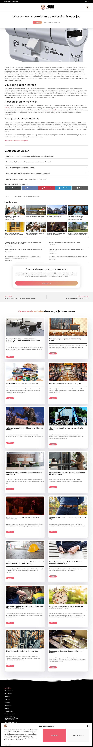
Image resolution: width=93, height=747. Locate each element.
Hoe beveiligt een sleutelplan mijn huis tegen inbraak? (46, 162)
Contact (7, 708)
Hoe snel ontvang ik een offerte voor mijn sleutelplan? (46, 173)
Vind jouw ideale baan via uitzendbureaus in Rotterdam (24, 473)
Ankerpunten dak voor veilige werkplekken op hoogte (24, 428)
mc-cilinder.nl (50, 110)
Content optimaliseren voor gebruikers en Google (64, 242)
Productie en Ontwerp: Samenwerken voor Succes (66, 651)
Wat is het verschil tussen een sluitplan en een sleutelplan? (46, 156)
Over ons (7, 699)
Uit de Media (8, 693)
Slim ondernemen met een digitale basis (22, 383)
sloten (7, 108)
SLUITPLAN (36, 196)
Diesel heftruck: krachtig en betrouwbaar (22, 651)
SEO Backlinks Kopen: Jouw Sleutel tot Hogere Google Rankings (11, 718)
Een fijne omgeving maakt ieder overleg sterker (65, 339)
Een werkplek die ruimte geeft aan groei (65, 383)
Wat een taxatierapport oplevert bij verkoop (54, 217)
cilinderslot (18, 196)
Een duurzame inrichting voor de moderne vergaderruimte (23, 249)
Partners (7, 696)
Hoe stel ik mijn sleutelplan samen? (46, 168)
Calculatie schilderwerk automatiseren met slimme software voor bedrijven (76, 218)
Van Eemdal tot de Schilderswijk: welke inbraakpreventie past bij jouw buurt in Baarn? (23, 242)
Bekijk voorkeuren (78, 735)
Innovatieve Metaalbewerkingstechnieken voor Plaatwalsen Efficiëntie (24, 607)
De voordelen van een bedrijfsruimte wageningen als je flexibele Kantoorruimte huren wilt (22, 257)
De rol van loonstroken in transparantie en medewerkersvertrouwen (66, 607)
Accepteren (54, 735)
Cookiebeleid (7, 745)
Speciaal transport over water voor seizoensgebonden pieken (35, 217)
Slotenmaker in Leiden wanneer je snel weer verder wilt (14, 234)
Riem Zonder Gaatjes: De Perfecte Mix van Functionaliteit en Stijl (65, 562)
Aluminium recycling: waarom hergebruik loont (66, 428)
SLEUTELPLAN (27, 196)
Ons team (7, 702)
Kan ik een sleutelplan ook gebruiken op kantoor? (46, 179)
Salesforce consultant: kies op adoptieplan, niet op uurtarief (68, 256)
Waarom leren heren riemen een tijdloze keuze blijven (67, 518)
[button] (88, 726)
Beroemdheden (9, 690)
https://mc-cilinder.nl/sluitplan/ (16, 140)
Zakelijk (37, 22)
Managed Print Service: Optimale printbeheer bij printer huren (67, 473)
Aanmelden (8, 705)
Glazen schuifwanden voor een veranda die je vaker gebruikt (77, 233)
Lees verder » (8, 246)
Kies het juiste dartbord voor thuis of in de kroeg (56, 233)
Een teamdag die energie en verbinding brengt (35, 233)
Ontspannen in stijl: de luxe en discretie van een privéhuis (23, 518)
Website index (9, 711)
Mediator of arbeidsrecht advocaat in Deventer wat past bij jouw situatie (15, 218)
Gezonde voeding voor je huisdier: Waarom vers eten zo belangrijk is (66, 250)
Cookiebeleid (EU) (10, 714)
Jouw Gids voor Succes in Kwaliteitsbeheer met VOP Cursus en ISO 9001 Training (25, 562)
